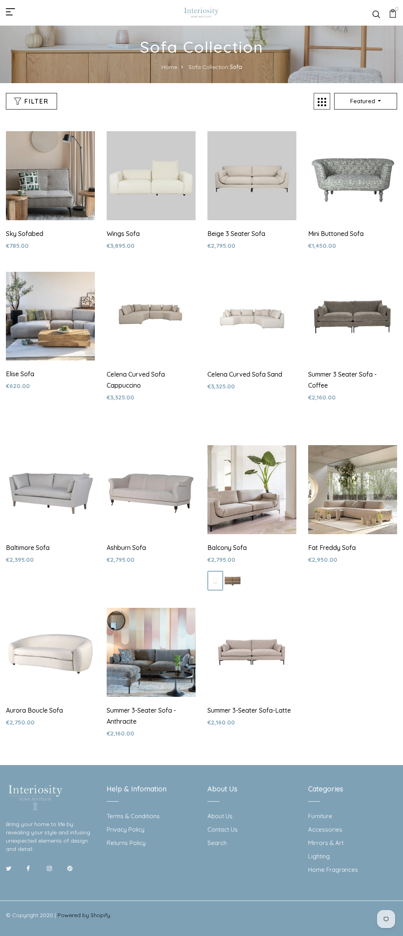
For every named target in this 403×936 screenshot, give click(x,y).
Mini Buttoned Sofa (336, 234)
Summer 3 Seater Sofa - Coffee (342, 379)
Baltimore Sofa (28, 548)
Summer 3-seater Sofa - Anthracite (141, 715)
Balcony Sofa (227, 548)
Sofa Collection (208, 67)
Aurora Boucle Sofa (34, 710)
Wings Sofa (123, 234)
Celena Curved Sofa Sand (244, 374)
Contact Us (222, 829)
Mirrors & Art (326, 843)
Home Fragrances (333, 869)
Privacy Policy (125, 829)
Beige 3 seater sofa (236, 234)
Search (217, 843)
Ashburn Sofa (126, 548)
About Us (220, 816)
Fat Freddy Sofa (332, 548)
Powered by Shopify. (84, 915)
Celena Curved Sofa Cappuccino (136, 379)
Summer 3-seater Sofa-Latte (249, 710)
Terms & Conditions (133, 816)
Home (169, 67)
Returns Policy (126, 843)
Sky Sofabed (24, 234)
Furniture (320, 816)
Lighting (319, 856)
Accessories (325, 829)
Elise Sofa (20, 374)
